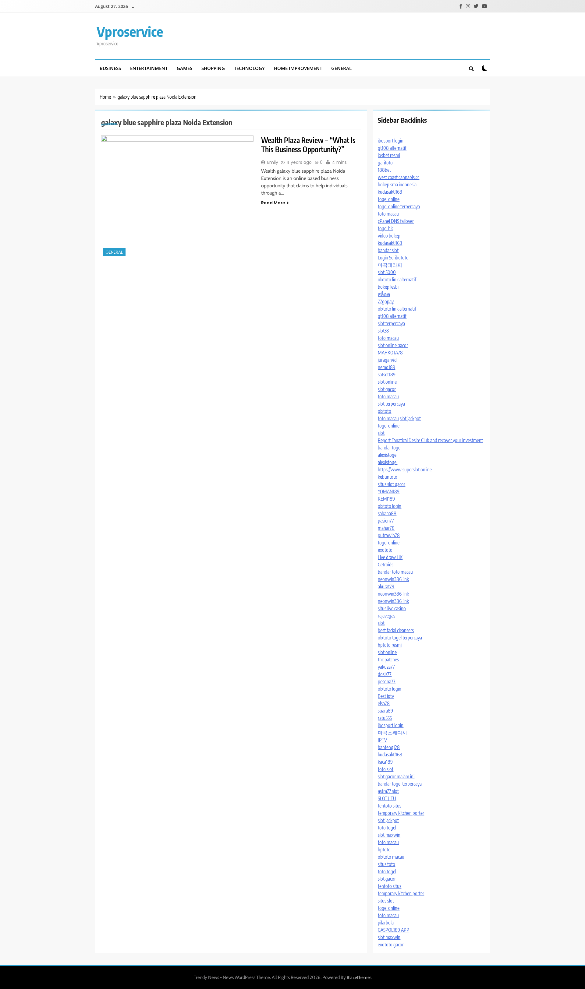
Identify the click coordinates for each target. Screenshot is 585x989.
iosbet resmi (389, 155)
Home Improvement (298, 68)
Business (110, 68)
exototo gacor (391, 944)
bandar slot (388, 250)
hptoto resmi (390, 645)
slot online (387, 382)
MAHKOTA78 (390, 353)
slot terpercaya (391, 323)
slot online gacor (393, 345)
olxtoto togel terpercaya (400, 638)
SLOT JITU (387, 798)
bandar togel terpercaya (400, 784)
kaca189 (385, 762)
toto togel (387, 828)
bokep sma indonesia (397, 184)
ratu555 (385, 718)
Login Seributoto (393, 258)
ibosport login (390, 141)
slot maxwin (389, 835)
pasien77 (386, 521)
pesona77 (386, 681)
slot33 (383, 331)
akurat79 (386, 586)
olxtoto (384, 411)
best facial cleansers (396, 630)
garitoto (385, 163)
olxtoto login (389, 506)
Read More (273, 203)
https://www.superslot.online (405, 469)
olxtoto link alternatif (397, 279)
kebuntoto (387, 477)
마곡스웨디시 (392, 733)
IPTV (382, 740)
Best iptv (386, 696)
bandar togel (389, 448)
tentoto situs (389, 806)
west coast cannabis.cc (398, 177)
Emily (272, 162)
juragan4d (387, 360)
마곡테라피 (390, 265)
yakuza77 (386, 667)
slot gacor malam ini (396, 776)
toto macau (388, 214)
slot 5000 (387, 272)
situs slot (386, 901)
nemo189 (386, 367)
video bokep (389, 236)
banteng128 (389, 747)
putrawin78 (389, 535)
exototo (385, 550)
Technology (249, 68)
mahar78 (386, 528)
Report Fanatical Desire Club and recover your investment (430, 440)
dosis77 (385, 674)
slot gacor (387, 389)
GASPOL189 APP (393, 930)
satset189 (386, 374)
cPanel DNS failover (396, 221)
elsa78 (384, 703)
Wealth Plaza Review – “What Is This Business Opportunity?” (308, 145)
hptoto (384, 849)
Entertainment (149, 68)
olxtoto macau (391, 857)
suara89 (385, 711)
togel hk (385, 228)
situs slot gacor (391, 484)
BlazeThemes (359, 977)
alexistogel (387, 455)
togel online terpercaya (399, 206)
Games (184, 68)
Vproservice (130, 31)
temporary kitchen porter (401, 813)
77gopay (386, 301)
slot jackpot (410, 418)
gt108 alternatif (392, 148)
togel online (388, 199)
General (341, 68)
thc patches (388, 659)
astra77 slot (388, 791)
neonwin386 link (393, 579)
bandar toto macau (395, 572)
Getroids (385, 564)
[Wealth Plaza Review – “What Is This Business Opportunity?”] (177, 196)
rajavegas (386, 616)
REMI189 (386, 499)
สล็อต (384, 294)
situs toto (386, 864)
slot (381, 433)
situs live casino (392, 608)
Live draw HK (390, 557)
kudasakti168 (390, 192)
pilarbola (386, 923)
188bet (384, 170)
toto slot (385, 769)
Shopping (213, 68)
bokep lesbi (388, 287)
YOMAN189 (388, 491)
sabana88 (387, 513)
